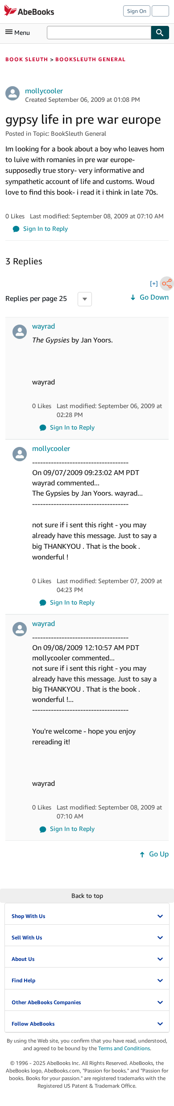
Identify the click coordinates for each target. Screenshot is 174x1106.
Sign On (136, 11)
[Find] (160, 32)
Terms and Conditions (124, 1048)
